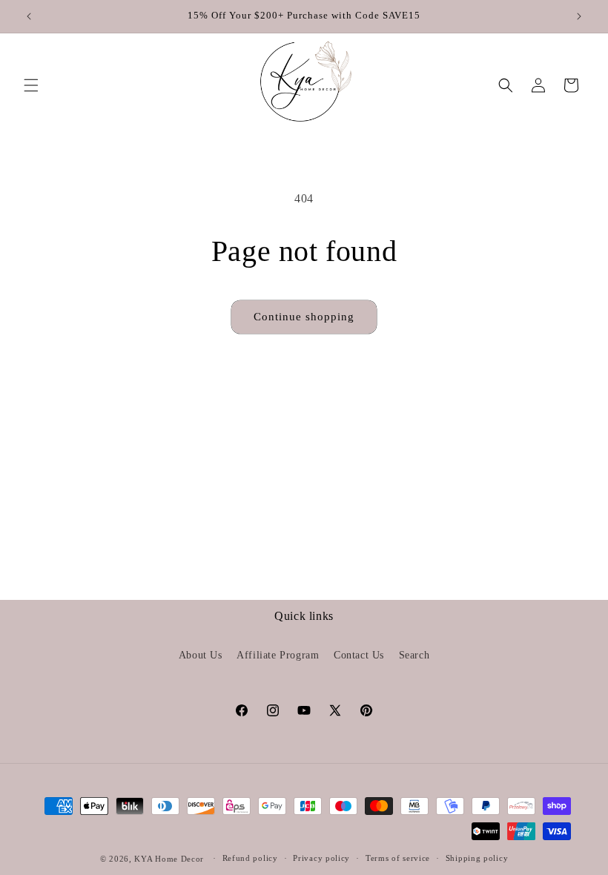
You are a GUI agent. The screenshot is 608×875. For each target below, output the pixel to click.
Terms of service (398, 857)
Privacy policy (321, 857)
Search (414, 655)
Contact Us (359, 655)
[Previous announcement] (29, 16)
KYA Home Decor (169, 858)
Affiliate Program (278, 655)
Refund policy (250, 857)
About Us (200, 655)
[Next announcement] (579, 16)
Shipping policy (477, 857)
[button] (31, 85)
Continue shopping (304, 317)
